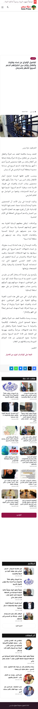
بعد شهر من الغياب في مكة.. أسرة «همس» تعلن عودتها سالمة (10, 482)
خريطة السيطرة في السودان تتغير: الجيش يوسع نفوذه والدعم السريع (10, 439)
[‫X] (30, 368)
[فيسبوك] (34, 368)
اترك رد (19, 515)
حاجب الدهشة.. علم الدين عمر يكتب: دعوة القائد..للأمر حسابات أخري (12, 689)
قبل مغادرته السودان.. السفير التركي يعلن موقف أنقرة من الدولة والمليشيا (28, 395)
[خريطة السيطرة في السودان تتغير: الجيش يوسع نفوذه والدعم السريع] (10, 430)
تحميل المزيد (19, 626)
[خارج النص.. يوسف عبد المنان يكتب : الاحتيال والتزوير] (28, 679)
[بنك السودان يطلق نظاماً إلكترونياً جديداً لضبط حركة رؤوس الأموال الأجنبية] (10, 387)
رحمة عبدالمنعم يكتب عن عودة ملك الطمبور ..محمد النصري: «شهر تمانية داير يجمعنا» (19, 668)
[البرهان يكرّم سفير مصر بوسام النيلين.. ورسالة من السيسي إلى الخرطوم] (28, 430)
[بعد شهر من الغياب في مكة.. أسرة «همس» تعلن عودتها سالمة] (10, 474)
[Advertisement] (19, 31)
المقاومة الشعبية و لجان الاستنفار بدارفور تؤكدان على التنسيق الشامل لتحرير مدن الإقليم (28, 503)
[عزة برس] (29, 7)
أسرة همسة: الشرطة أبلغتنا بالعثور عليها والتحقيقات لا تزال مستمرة (10, 415)
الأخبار (33, 58)
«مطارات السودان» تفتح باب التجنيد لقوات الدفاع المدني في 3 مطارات (28, 482)
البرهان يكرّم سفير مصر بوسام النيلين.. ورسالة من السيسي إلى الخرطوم (28, 439)
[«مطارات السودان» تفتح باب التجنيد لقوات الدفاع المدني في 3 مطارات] (28, 474)
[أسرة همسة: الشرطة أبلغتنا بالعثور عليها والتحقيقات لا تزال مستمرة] (10, 406)
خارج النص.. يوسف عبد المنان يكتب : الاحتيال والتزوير (13, 676)
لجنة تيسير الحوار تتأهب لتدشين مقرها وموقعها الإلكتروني (11, 459)
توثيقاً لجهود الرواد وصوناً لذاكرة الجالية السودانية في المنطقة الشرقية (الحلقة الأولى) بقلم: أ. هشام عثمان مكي (18, 658)
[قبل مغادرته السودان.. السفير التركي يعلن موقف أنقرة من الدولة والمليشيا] (28, 387)
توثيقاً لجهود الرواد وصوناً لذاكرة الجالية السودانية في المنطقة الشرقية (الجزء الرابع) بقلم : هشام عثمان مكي (28, 417)
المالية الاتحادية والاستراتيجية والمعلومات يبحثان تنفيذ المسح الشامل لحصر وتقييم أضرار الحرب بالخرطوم (28, 460)
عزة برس (32, 112)
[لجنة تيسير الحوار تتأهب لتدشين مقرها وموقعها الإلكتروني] (10, 450)
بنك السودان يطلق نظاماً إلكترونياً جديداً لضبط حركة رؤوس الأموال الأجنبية (10, 395)
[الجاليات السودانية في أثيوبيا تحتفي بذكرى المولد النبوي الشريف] (10, 494)
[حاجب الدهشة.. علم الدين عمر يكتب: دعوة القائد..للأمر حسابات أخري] (28, 691)
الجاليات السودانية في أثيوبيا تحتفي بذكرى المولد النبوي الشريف (10, 502)
